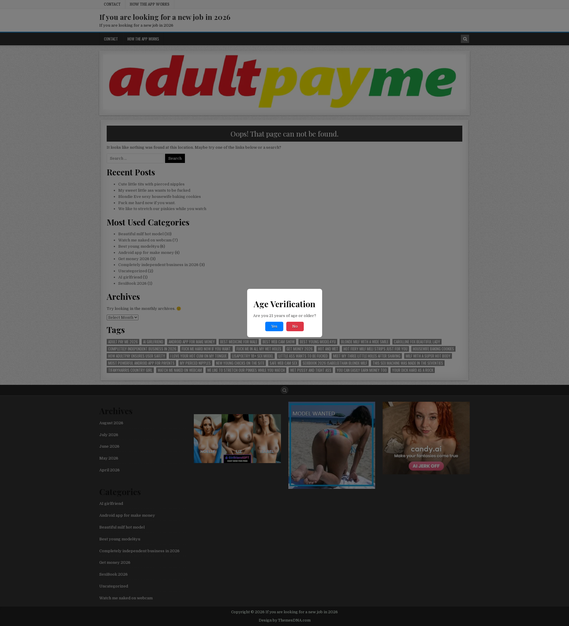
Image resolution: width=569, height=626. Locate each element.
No (295, 326)
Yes (274, 326)
